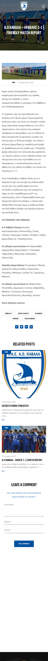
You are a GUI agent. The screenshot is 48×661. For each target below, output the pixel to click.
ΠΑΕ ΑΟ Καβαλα (30, 318)
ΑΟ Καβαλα (38, 313)
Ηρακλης (16, 318)
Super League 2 (23, 313)
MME (13, 83)
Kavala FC (8, 313)
